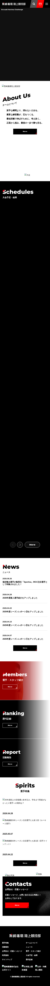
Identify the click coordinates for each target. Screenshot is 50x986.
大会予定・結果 (32, 955)
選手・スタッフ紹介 (33, 951)
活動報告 (5, 947)
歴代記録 (29, 959)
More (25, 131)
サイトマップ (7, 959)
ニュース (29, 947)
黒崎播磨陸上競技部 (19, 977)
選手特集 (5, 943)
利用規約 (5, 955)
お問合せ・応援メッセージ (12, 951)
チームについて (32, 943)
